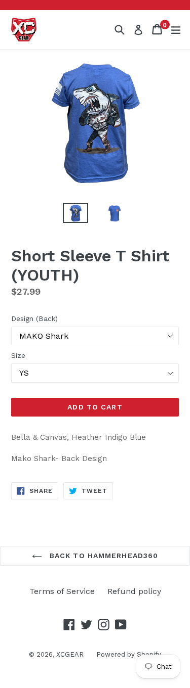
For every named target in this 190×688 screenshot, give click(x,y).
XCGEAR (70, 654)
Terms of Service (62, 591)
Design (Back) (34, 318)
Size (18, 355)
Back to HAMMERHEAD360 (103, 556)
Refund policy (134, 591)
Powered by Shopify (128, 654)
